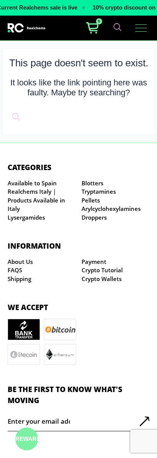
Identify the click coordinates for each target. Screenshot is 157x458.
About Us (20, 261)
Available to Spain (32, 183)
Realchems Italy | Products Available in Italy (36, 200)
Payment (94, 261)
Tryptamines (99, 191)
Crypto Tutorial (102, 270)
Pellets (91, 200)
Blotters (92, 183)
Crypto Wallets (102, 279)
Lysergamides (26, 217)
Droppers (94, 217)
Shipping (19, 279)
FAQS (15, 270)
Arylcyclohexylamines (111, 208)
